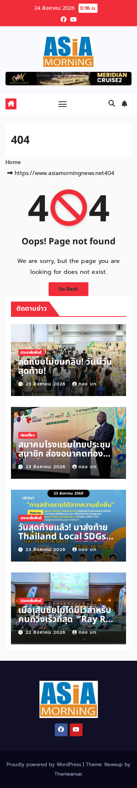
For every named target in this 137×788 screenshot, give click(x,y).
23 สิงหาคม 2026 (46, 384)
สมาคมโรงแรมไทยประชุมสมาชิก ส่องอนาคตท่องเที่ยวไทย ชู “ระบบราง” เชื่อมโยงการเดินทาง (64, 458)
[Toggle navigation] (62, 104)
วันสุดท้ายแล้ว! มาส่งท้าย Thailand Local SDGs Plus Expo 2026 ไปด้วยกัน (63, 541)
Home (13, 162)
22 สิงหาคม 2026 (46, 632)
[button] (112, 103)
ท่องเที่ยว (27, 435)
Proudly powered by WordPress (45, 764)
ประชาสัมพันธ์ (31, 352)
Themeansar (68, 773)
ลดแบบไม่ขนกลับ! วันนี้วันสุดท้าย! (65, 367)
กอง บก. (88, 384)
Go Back (68, 289)
